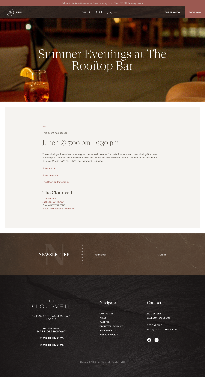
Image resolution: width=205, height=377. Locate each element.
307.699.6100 (172, 12)
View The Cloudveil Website (58, 208)
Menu (19, 12)
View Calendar (50, 174)
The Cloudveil (102, 12)
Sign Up (162, 255)
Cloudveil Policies (111, 326)
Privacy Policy (108, 334)
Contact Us (106, 313)
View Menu (48, 167)
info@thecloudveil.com (162, 329)
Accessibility (107, 330)
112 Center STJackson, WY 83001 (158, 315)
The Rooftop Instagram (55, 181)
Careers (104, 322)
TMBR (122, 362)
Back (45, 127)
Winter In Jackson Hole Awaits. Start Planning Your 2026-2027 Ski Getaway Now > (102, 3)
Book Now (195, 12)
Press (103, 318)
